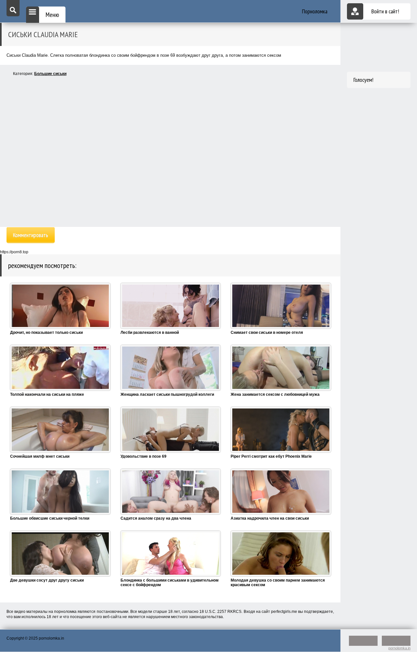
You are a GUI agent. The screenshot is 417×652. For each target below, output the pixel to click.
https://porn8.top (14, 252)
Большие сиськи (50, 73)
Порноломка (314, 11)
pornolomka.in (399, 648)
